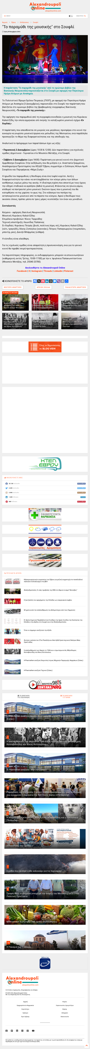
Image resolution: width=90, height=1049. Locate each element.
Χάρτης (64, 1009)
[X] (12, 1031)
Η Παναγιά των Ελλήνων (19, 947)
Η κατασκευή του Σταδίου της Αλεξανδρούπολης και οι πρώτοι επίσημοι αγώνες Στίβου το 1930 (44, 323)
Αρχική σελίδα (43, 287)
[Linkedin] (17, 1031)
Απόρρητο (64, 1013)
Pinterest (68, 271)
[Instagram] (22, 1031)
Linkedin (58, 271)
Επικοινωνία (65, 1016)
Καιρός (64, 1001)
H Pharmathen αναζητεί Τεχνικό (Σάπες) (38, 670)
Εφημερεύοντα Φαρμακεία (25, 1005)
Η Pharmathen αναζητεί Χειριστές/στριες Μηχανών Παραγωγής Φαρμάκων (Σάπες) (53, 660)
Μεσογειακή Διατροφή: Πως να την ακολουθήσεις (32, 921)
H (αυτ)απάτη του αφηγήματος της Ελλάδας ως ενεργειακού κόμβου (43, 305)
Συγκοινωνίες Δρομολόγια (64, 1005)
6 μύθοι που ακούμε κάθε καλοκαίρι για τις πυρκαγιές (34, 871)
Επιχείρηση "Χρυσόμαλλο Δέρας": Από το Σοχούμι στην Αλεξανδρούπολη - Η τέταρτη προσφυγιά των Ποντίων (74, 321)
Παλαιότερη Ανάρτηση (75, 287)
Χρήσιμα (25, 1013)
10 (8, 942)
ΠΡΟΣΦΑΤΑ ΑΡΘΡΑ (14, 573)
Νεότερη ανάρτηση (13, 287)
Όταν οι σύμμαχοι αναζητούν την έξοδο (37, 630)
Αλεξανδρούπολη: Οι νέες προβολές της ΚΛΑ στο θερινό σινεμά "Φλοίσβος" (14, 305)
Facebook (22, 271)
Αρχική (4, 22)
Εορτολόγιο (25, 1009)
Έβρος (13, 22)
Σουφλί (35, 22)
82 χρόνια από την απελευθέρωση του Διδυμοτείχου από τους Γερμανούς (72, 304)
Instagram (37, 271)
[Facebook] (7, 1031)
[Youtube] (33, 1031)
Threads (48, 271)
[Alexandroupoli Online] (45, 11)
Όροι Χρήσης (25, 1016)
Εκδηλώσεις (24, 22)
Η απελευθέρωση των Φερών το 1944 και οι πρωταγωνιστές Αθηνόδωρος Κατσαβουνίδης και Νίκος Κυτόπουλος (15, 321)
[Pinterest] (28, 1031)
